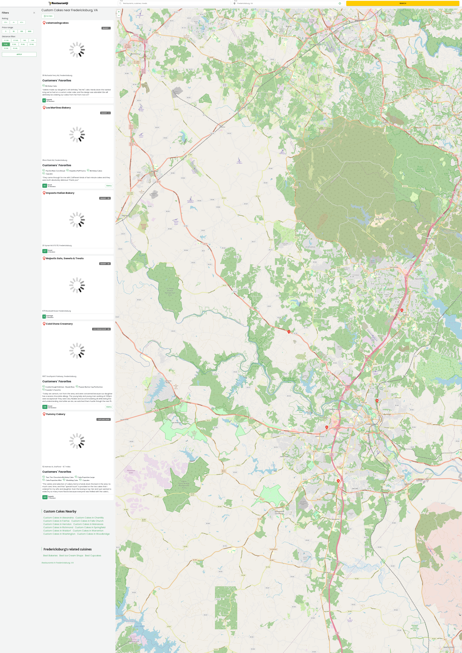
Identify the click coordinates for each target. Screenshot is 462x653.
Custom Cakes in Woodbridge (93, 533)
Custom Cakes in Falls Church (87, 520)
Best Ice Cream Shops (71, 555)
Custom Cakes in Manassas (88, 524)
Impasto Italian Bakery (60, 193)
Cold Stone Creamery (59, 324)
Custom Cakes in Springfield (90, 527)
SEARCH (403, 3)
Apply (19, 54)
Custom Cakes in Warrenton (88, 530)
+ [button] (119, 11)
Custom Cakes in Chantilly (89, 517)
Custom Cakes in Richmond (58, 527)
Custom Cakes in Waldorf (57, 530)
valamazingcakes (57, 23)
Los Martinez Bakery (58, 107)
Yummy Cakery (55, 414)
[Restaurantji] (58, 3)
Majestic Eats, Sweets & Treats (65, 258)
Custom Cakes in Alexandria (58, 517)
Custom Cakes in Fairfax (56, 520)
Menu (109, 185)
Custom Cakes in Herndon (57, 524)
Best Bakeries (50, 555)
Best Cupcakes (93, 555)
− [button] (119, 15)
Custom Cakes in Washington (59, 533)
